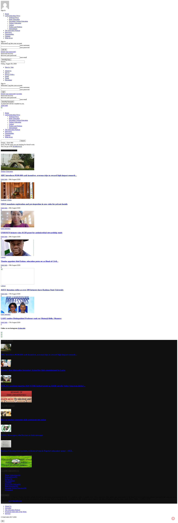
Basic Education (14, 19)
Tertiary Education (15, 23)
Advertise (8, 508)
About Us (8, 71)
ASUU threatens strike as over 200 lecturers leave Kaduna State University (32, 290)
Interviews (8, 32)
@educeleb (21, 328)
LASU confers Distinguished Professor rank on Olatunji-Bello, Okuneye (31, 318)
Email (7, 76)
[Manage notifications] (173, 518)
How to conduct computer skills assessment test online (23, 420)
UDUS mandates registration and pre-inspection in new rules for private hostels (34, 204)
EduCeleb (4, 179)
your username (24, 45)
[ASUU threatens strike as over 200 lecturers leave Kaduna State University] (17, 284)
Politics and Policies (15, 27)
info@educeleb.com (15, 501)
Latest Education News (12, 16)
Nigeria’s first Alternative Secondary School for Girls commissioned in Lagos (33, 370)
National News (14, 17)
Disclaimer (8, 80)
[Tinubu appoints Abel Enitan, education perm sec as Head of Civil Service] (17, 255)
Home (7, 14)
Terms (7, 78)
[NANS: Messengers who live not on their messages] (6, 431)
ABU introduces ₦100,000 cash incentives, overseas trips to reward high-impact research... (39, 175)
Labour (11, 25)
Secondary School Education (18, 21)
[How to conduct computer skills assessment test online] (6, 416)
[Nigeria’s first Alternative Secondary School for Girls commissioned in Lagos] (6, 366)
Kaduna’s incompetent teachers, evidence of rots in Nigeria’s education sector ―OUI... (37, 451)
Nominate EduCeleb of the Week (15, 512)
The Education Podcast (12, 30)
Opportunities (9, 34)
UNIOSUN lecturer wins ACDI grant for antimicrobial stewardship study (31, 233)
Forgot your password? (8, 52)
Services (7, 513)
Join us (7, 73)
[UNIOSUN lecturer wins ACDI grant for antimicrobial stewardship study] (17, 227)
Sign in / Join (9, 67)
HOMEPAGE (17, 146)
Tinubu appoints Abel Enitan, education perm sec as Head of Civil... (29, 261)
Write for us (9, 38)
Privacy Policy (9, 74)
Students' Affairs (6, 200)
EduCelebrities (5, 228)
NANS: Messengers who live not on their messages (22, 435)
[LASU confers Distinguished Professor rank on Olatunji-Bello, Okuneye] (17, 313)
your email (23, 57)
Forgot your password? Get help (11, 94)
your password (24, 47)
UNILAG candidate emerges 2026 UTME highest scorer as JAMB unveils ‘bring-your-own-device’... (43, 386)
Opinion (7, 36)
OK (3, 521)
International (13, 29)
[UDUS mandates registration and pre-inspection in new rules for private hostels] (17, 198)
